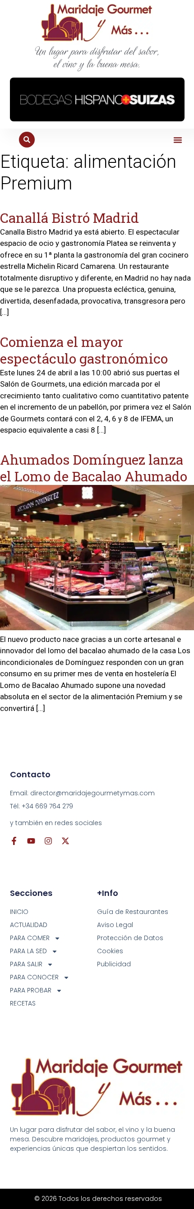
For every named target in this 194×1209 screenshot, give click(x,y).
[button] (178, 140)
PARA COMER (30, 937)
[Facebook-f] (14, 841)
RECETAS (23, 1003)
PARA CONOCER (34, 977)
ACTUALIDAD (28, 924)
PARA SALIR (26, 964)
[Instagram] (48, 841)
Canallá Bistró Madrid (69, 217)
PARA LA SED (28, 950)
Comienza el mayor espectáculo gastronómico (84, 350)
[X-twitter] (65, 841)
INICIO (19, 911)
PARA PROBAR (30, 990)
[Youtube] (31, 841)
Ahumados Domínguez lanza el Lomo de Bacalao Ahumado (93, 468)
